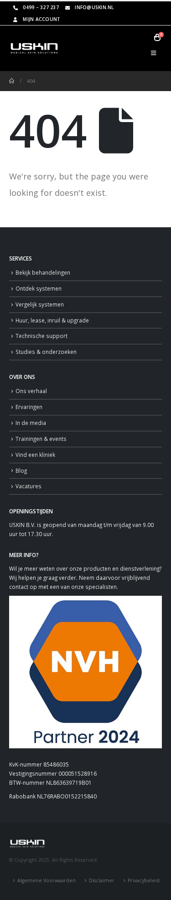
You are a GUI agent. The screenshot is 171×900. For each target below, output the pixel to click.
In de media (31, 422)
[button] (153, 53)
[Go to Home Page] (11, 81)
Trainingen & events (41, 438)
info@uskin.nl (94, 7)
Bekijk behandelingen (43, 272)
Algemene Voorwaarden (46, 880)
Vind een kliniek (35, 454)
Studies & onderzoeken (46, 351)
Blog (21, 470)
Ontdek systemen (39, 288)
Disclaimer (101, 880)
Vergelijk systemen (40, 304)
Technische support (41, 335)
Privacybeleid (144, 880)
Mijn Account (41, 19)
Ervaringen (29, 406)
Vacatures (28, 486)
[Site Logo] (34, 48)
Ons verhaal (31, 390)
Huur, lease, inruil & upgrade (52, 320)
